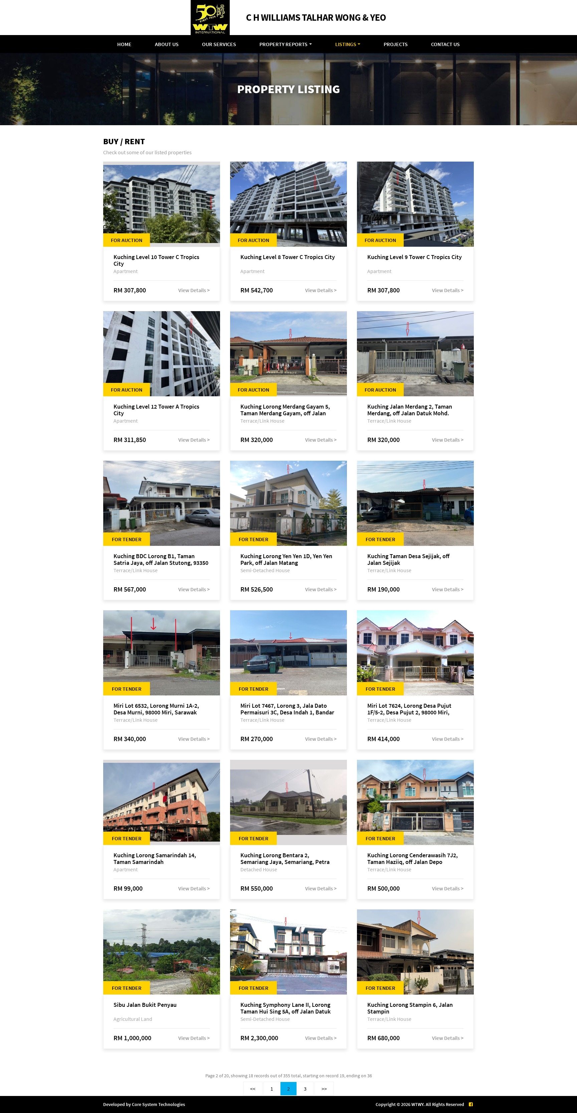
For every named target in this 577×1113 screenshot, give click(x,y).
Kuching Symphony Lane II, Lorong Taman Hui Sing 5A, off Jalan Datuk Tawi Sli (285, 1008)
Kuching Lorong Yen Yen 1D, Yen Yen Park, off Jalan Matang (286, 559)
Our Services (219, 44)
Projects (396, 44)
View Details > (194, 290)
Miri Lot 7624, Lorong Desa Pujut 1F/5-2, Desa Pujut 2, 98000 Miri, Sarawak (409, 709)
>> (324, 1088)
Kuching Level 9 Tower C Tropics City (414, 257)
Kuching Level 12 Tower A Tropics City (156, 410)
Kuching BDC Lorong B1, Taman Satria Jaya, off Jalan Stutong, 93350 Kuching (161, 559)
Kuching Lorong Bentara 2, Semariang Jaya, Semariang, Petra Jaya (285, 858)
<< (252, 1088)
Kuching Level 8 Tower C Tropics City (287, 257)
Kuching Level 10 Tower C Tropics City (156, 260)
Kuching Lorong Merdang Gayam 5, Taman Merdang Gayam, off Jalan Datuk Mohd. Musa (285, 410)
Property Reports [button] (283, 44)
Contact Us (445, 44)
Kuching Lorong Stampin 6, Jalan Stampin (410, 1008)
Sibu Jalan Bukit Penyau (145, 1005)
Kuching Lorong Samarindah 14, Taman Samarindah (155, 858)
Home (124, 44)
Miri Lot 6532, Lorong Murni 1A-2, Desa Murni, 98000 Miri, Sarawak (156, 709)
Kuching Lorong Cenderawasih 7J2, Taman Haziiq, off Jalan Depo (412, 858)
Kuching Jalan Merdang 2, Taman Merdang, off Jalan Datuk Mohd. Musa (409, 410)
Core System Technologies (158, 1104)
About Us (167, 44)
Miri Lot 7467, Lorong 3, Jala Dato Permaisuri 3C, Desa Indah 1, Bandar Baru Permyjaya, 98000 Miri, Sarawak (288, 709)
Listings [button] (345, 44)
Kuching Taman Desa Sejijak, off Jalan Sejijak (408, 559)
